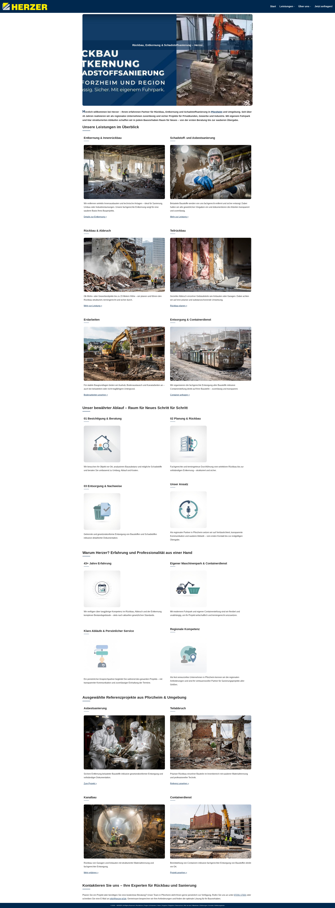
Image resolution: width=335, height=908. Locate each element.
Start (273, 6)
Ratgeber (171, 905)
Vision (159, 905)
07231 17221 (240, 895)
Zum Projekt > (90, 783)
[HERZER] (25, 6)
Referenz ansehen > (179, 783)
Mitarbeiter (195, 905)
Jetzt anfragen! (324, 6)
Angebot (164, 905)
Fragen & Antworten (150, 905)
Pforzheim (216, 112)
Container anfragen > (180, 395)
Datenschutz (179, 905)
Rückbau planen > (178, 306)
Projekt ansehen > (178, 872)
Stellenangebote (219, 905)
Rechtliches (139, 905)
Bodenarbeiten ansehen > (96, 395)
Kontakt (211, 905)
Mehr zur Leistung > (179, 217)
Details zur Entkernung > (95, 217)
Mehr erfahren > (91, 872)
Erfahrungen (203, 905)
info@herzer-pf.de (118, 899)
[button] (294, 6)
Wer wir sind (187, 905)
